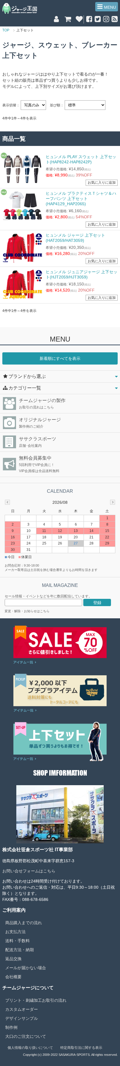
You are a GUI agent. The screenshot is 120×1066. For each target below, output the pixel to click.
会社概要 (13, 976)
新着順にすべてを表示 (60, 358)
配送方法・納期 (19, 949)
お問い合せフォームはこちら (28, 871)
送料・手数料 (17, 940)
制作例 (11, 1027)
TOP (5, 30)
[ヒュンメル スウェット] (22, 169)
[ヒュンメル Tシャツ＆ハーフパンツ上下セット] (22, 206)
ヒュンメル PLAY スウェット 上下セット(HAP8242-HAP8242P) (81, 159)
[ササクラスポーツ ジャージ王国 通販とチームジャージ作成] (19, 8)
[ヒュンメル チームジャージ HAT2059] (22, 248)
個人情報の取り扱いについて (30, 1048)
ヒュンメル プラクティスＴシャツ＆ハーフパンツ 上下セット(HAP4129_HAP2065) (81, 198)
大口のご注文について (25, 1036)
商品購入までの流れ (23, 922)
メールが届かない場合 (25, 967)
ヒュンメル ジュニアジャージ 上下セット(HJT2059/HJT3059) (81, 274)
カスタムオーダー (21, 1009)
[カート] (67, 19)
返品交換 (13, 958)
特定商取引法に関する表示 (81, 1048)
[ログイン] (56, 19)
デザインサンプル (21, 1018)
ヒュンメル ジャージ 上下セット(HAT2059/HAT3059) (75, 238)
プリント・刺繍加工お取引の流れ (35, 1000)
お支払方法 (15, 931)
